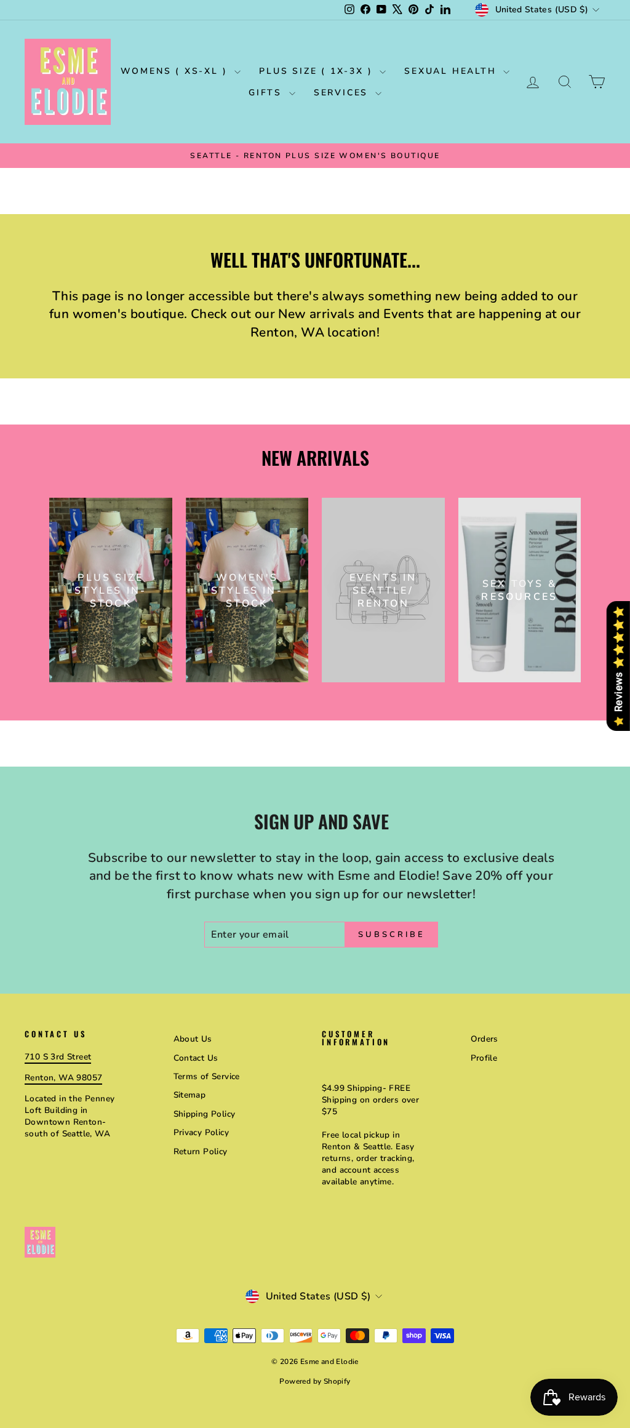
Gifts (267, 92)
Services (343, 92)
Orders (484, 1039)
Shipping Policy (204, 1114)
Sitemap (189, 1095)
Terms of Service (206, 1076)
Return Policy (200, 1151)
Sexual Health (452, 71)
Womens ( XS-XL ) (176, 71)
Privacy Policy (201, 1132)
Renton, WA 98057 (63, 1077)
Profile (484, 1058)
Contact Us (195, 1058)
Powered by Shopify (314, 1381)
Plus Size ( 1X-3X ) (318, 71)
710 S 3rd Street (58, 1057)
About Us (192, 1039)
